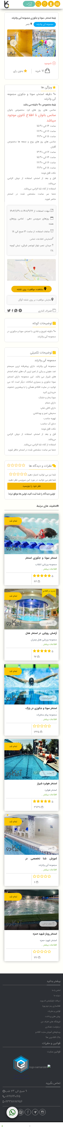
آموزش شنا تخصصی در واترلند (41, 859)
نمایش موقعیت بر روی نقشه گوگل (34, 300)
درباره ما (57, 995)
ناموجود (48, 63)
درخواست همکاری (52, 1027)
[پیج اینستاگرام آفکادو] (42, 1112)
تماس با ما (56, 990)
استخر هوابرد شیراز (47, 783)
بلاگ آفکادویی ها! (53, 1037)
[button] (50, 5)
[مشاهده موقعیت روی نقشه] (31, 270)
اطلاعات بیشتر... (49, 569)
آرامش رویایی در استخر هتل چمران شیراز (41, 633)
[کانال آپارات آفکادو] (20, 1112)
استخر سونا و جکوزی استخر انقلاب (41, 558)
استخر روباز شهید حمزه (45, 934)
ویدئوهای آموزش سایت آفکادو (47, 1032)
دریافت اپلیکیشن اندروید (50, 1001)
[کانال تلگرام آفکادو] (35, 1112)
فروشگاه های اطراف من (50, 1021)
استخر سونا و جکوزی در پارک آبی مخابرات (41, 708)
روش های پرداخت (52, 1016)
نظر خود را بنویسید (32, 486)
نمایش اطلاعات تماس (40, 239)
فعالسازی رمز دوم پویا (51, 1006)
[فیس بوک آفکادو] (28, 1112)
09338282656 (13, 1101)
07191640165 (12, 1096)
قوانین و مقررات (54, 1011)
